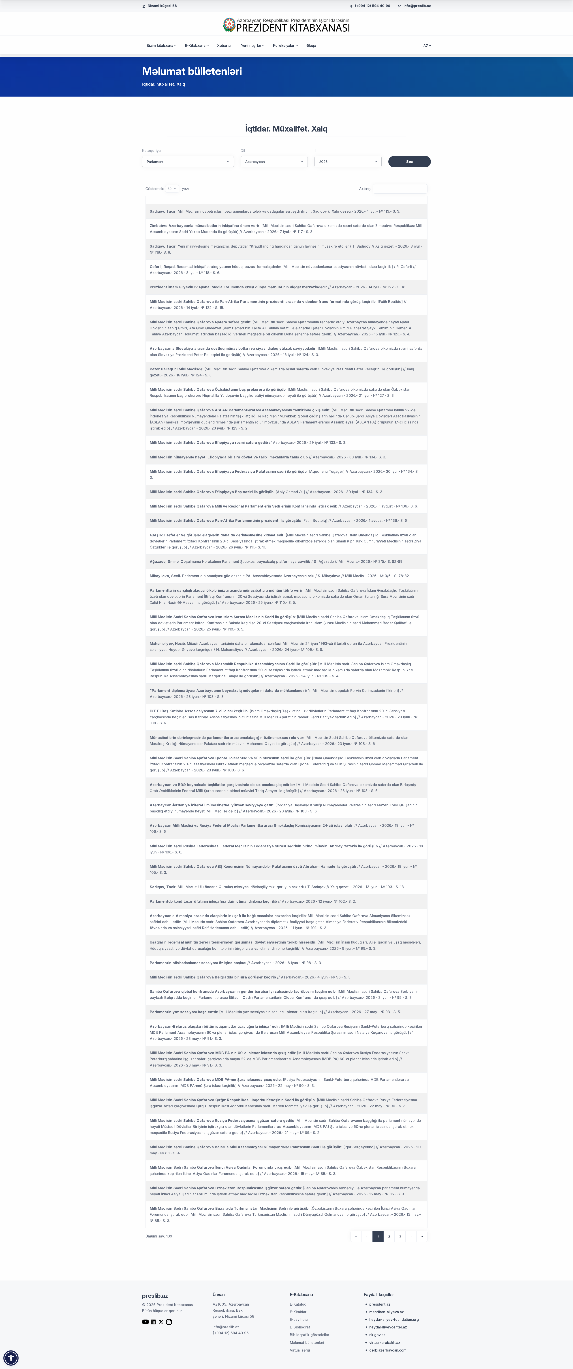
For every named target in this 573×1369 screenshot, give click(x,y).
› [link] (411, 1236)
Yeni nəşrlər (251, 45)
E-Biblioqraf (300, 1327)
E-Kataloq (298, 1304)
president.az (379, 1304)
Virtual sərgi (300, 1350)
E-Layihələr (299, 1319)
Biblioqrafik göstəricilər (309, 1334)
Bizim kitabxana (160, 45)
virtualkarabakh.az (384, 1342)
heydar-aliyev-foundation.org (394, 1319)
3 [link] (400, 1236)
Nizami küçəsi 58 (162, 6)
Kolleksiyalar (283, 45)
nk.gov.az (377, 1334)
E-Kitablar (298, 1312)
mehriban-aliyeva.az (386, 1312)
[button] (10, 1358)
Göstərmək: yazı (167, 188)
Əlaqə (311, 45)
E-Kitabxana (195, 45)
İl (315, 150)
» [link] (422, 1236)
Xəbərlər (224, 45)
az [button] (425, 45)
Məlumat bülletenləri (307, 1342)
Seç (409, 161)
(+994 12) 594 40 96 (372, 6)
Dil (243, 150)
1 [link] (378, 1236)
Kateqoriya (151, 150)
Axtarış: (365, 188)
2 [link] (389, 1236)
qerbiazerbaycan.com (387, 1350)
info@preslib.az (417, 6)
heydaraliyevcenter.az (388, 1327)
